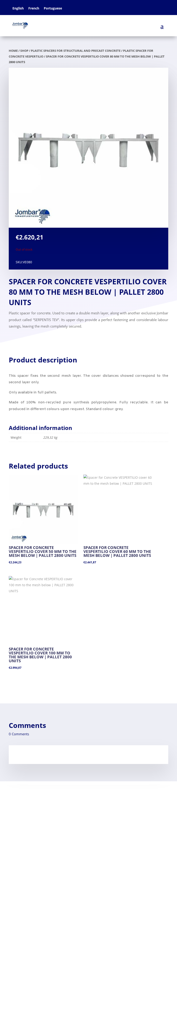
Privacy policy (20, 838)
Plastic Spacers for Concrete (36, 914)
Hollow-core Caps (24, 891)
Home (14, 809)
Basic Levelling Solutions (33, 928)
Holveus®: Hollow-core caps (36, 951)
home (13, 51)
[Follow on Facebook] (12, 973)
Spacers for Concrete (27, 876)
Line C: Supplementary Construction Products (51, 943)
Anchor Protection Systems (35, 936)
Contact (15, 816)
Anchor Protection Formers (32, 883)
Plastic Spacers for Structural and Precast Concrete (76, 51)
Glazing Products (26, 921)
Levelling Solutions (25, 868)
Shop (24, 51)
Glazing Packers (22, 861)
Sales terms (19, 831)
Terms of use (20, 823)
